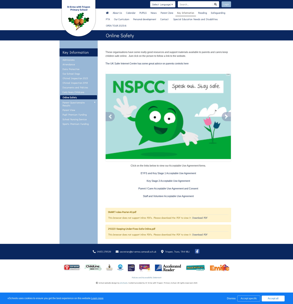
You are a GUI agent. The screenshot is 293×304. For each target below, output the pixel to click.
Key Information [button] (185, 12)
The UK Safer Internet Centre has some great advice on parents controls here (147, 63)
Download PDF (200, 217)
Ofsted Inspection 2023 (75, 78)
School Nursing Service (75, 119)
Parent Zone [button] (167, 12)
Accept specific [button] (249, 298)
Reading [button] (202, 12)
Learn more (97, 298)
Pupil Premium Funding (75, 114)
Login (226, 4)
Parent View (69, 110)
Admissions (69, 59)
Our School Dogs (71, 73)
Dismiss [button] (231, 298)
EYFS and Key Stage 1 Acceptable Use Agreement (168, 173)
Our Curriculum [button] (121, 19)
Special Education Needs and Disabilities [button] (195, 19)
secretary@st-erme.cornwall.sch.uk (138, 251)
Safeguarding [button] (218, 12)
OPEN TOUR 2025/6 (116, 25)
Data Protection (71, 69)
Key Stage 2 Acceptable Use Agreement (168, 181)
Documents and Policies (75, 87)
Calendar (131, 12)
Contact (164, 19)
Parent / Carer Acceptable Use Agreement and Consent (168, 188)
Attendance (69, 64)
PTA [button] (108, 19)
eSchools (123, 283)
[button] (110, 116)
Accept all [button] (273, 298)
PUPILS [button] (143, 12)
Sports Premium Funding (76, 123)
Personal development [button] (144, 19)
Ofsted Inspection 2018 (75, 82)
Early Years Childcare (73, 92)
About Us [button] (117, 12)
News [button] (154, 12)
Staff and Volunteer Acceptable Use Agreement (168, 196)
